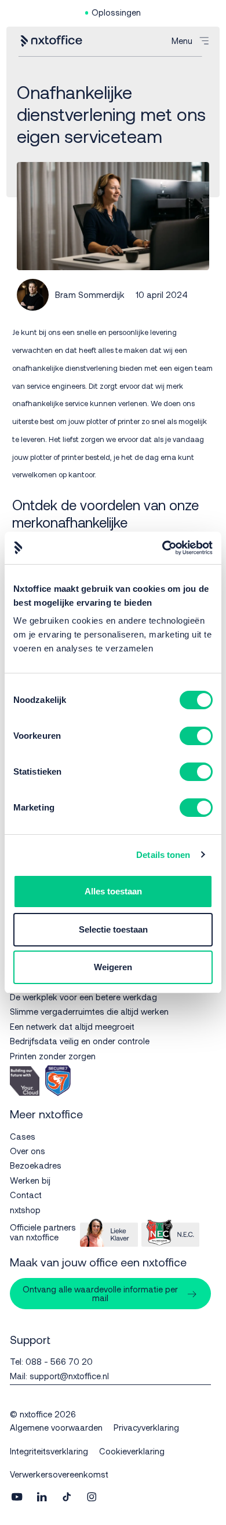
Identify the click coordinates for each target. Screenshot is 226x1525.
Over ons (27, 1150)
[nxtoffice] (51, 41)
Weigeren (113, 967)
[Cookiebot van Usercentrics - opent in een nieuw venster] (162, 547)
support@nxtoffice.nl (69, 1376)
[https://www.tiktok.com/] (67, 1498)
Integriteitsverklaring (49, 1451)
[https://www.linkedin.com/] (42, 1498)
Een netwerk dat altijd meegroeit (72, 1026)
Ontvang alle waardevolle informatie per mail (100, 1293)
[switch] (196, 736)
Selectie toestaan (113, 929)
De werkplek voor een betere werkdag (83, 997)
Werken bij (30, 1180)
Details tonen (163, 855)
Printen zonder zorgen (53, 1056)
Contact (26, 1194)
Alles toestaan (113, 891)
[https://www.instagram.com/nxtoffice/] (92, 1498)
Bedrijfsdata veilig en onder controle (80, 1041)
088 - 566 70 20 (59, 1361)
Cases (22, 1136)
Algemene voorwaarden (56, 1427)
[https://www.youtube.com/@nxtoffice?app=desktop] (17, 1498)
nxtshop (25, 1209)
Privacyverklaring (146, 1427)
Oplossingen (116, 12)
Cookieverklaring (132, 1451)
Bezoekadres (35, 1165)
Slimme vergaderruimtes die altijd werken (89, 1011)
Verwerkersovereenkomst (59, 1474)
